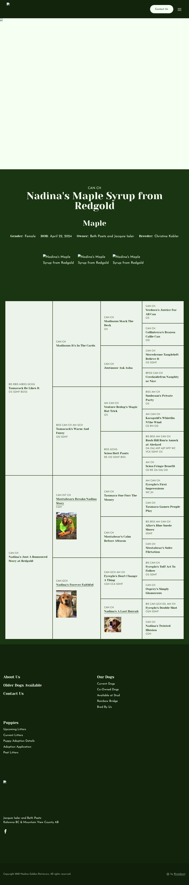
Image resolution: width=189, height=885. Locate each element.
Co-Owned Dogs (108, 689)
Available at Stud (108, 695)
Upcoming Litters (14, 729)
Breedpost (179, 874)
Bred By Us (104, 707)
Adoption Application (17, 746)
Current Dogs (106, 683)
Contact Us (161, 9)
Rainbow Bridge (107, 701)
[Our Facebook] (5, 831)
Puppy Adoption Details (19, 740)
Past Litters (10, 752)
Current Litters (13, 735)
